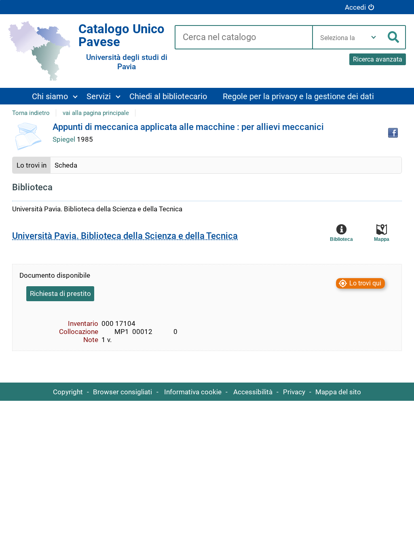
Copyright (68, 392)
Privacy (294, 392)
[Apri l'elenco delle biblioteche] (373, 37)
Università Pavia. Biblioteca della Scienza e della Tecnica (125, 236)
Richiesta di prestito (60, 293)
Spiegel (65, 139)
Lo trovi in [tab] (31, 165)
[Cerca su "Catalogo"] (243, 38)
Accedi (355, 7)
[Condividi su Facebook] (393, 133)
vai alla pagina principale (96, 113)
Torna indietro (31, 113)
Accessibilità (252, 392)
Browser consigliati (122, 392)
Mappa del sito (338, 392)
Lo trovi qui (365, 283)
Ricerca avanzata (377, 59)
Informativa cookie (193, 392)
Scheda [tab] (66, 165)
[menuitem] (54, 96)
